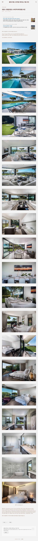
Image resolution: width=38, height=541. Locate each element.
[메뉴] (3, 2)
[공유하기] (5, 522)
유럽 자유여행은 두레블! (7, 25)
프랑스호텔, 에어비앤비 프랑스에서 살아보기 (11, 18)
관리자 (22, 539)
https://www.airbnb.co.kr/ (7, 17)
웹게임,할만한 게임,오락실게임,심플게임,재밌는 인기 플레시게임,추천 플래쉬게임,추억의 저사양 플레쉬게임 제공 (17, 530)
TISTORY (19, 539)
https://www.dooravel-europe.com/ (9, 24)
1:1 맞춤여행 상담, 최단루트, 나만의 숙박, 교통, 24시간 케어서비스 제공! (15, 27)
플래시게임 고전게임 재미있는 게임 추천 (19, 2)
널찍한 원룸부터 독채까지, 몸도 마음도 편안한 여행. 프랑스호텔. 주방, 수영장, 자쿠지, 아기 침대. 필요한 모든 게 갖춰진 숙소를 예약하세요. (16, 20)
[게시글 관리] (7, 522)
